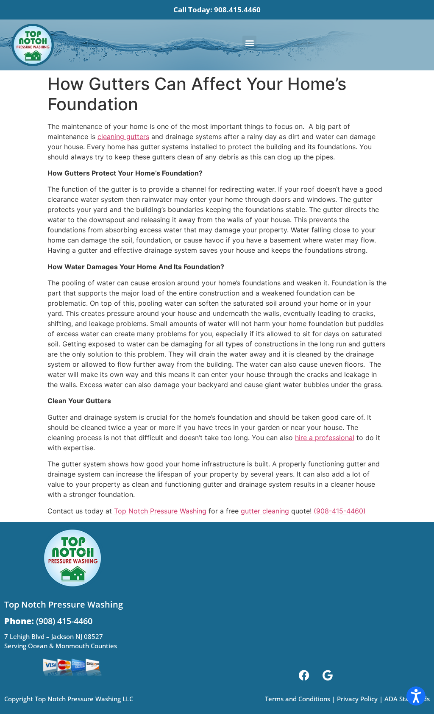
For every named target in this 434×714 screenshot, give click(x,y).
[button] (249, 43)
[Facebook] (304, 675)
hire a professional (324, 437)
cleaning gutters (123, 136)
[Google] (327, 675)
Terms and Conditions (297, 698)
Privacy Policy (357, 698)
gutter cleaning (265, 511)
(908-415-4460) (340, 511)
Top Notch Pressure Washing (160, 511)
